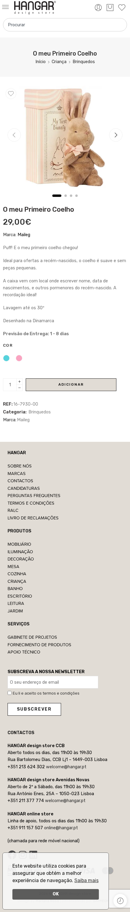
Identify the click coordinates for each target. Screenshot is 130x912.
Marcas (17, 473)
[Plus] (19, 381)
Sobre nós (20, 466)
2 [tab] (65, 201)
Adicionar (71, 384)
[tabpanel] (65, 139)
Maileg (24, 234)
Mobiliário (19, 544)
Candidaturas (24, 488)
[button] (7, 7)
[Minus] (19, 388)
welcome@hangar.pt (66, 766)
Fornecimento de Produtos (39, 644)
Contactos (20, 480)
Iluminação (20, 551)
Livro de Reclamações (33, 518)
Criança (59, 61)
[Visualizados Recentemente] (120, 900)
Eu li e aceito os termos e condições (46, 693)
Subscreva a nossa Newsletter (46, 672)
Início (40, 61)
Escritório (20, 596)
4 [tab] (76, 201)
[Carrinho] (110, 7)
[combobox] (65, 24)
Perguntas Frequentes (34, 495)
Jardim (15, 611)
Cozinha (17, 573)
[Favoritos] (11, 93)
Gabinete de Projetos (32, 637)
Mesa (13, 566)
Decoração (21, 559)
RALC (13, 510)
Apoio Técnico (24, 652)
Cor (8, 345)
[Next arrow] (115, 135)
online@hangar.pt (61, 827)
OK (56, 894)
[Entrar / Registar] (98, 7)
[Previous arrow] (14, 135)
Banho (15, 588)
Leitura (16, 603)
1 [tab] (57, 201)
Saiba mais (86, 880)
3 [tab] (71, 201)
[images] (65, 137)
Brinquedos (84, 61)
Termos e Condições (31, 503)
